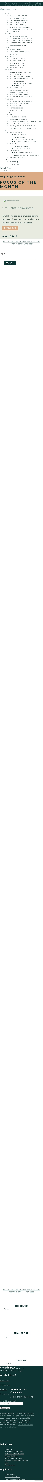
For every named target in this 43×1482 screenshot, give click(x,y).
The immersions (16, 74)
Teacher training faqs (19, 94)
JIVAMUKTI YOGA (16, 133)
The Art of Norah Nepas (24, 153)
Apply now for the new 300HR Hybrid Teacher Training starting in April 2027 (23, 4)
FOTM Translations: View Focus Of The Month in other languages (21, 1290)
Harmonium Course (18, 65)
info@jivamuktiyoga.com (12, 1368)
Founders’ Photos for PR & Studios (16, 1460)
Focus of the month (18, 23)
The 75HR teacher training (20, 76)
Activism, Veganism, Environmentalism (25, 121)
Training (8, 70)
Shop (7, 159)
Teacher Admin (10, 1465)
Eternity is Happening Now (25, 142)
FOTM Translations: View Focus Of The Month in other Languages (21, 242)
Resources (9, 56)
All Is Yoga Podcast (18, 58)
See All (12, 115)
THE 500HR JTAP (16, 88)
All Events (14, 54)
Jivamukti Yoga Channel (20, 27)
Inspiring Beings (16, 108)
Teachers (9, 99)
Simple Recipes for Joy (23, 148)
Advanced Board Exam (19, 52)
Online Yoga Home (17, 61)
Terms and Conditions (12, 1477)
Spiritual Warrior (17, 63)
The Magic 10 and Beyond (24, 139)
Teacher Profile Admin (19, 103)
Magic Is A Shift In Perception (26, 155)
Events (7, 47)
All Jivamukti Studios (18, 36)
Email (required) (8, 1401)
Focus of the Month (11, 1456)
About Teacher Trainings (20, 72)
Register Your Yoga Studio (21, 43)
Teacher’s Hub (15, 106)
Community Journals (18, 119)
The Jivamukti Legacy (18, 18)
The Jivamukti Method (18, 16)
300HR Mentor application (21, 97)
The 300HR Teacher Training (21, 79)
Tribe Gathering (16, 49)
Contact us (14, 31)
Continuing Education (19, 90)
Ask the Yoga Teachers (19, 124)
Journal (8, 112)
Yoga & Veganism (21, 146)
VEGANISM (13, 144)
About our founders (18, 20)
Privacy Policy (10, 1474)
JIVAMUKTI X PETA (16, 67)
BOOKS (7, 130)
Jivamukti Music (16, 110)
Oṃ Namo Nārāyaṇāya (18, 208)
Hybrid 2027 (19, 85)
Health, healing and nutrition (22, 126)
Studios (8, 34)
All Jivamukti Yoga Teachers (21, 40)
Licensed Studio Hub (18, 45)
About (7, 14)
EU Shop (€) (14, 164)
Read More (10, 228)
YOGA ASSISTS (19, 137)
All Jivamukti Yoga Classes (21, 29)
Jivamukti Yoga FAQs (18, 25)
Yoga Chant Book (17, 157)
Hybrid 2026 (19, 81)
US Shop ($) (14, 162)
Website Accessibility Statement (16, 1479)
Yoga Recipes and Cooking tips (22, 128)
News (6, 1463)
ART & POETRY (15, 150)
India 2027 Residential (23, 83)
